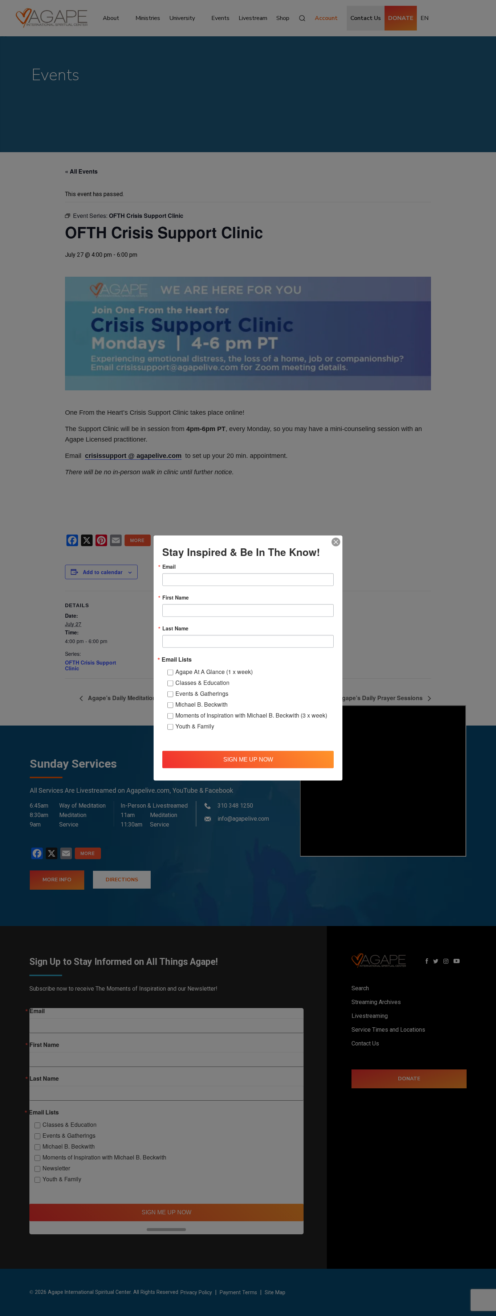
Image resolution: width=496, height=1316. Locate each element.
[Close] (336, 542)
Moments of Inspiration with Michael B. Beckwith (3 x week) (251, 715)
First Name (175, 597)
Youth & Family (194, 726)
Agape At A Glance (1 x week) (214, 671)
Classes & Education (202, 682)
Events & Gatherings (201, 693)
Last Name (175, 628)
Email (169, 566)
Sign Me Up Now (248, 759)
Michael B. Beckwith (201, 704)
